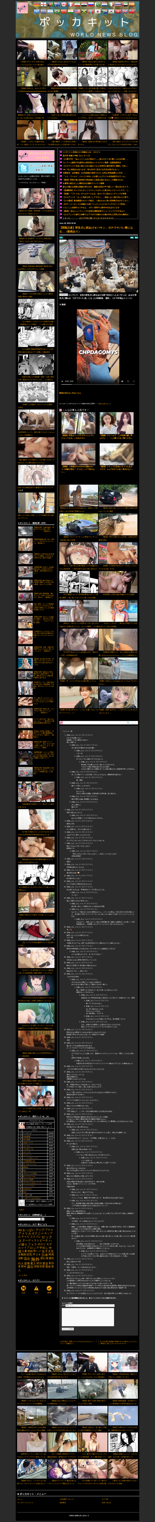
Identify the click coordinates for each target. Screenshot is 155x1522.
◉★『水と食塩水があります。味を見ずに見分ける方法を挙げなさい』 (91, 169)
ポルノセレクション (29, 1164)
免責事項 (63, 1503)
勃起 (30, 1251)
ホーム (19, 1499)
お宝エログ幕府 (27, 1180)
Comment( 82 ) (133, 723)
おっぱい (29, 1230)
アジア (40, 1230)
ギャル (25, 1236)
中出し (43, 1247)
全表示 (21, 1210)
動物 (132, 237)
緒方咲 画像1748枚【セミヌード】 (77, 156)
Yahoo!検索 (26, 1139)
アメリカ (24, 1233)
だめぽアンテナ (27, 1143)
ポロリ (42, 1244)
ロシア (34, 1247)
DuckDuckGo (27, 1189)
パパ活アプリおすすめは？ (31, 1198)
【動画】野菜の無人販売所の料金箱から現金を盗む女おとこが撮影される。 (94, 180)
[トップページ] (22, 7)
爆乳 (51, 1258)
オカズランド (27, 1155)
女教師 (22, 1254)
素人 (33, 1263)
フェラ (32, 1244)
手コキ (37, 1254)
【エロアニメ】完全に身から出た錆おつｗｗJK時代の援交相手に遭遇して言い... (95, 166)
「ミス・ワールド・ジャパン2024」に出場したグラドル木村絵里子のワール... (94, 176)
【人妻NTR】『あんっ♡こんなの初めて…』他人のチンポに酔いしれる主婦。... (95, 159)
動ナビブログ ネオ (28, 1176)
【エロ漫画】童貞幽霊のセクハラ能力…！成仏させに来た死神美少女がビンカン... (96, 201)
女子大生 (48, 1251)
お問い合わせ (106, 1503)
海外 (35, 1259)
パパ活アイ (26, 1195)
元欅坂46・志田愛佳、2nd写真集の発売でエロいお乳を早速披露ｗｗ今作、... (94, 173)
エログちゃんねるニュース (31, 1183)
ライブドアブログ (28, 1186)
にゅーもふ (26, 1146)
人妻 (24, 1251)
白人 (21, 1263)
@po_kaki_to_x (104, 404)
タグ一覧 (105, 1499)
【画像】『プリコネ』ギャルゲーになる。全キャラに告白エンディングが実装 (94, 194)
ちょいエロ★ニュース (30, 1158)
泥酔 (20, 1258)
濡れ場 (44, 1258)
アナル (49, 1229)
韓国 (36, 1266)
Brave (24, 1192)
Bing (23, 1170)
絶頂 (39, 1263)
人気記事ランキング (67, 1499)
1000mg (25, 1167)
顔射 (42, 1266)
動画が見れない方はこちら (70, 393)
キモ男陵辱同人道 (28, 1161)
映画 (51, 1254)
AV (20, 1230)
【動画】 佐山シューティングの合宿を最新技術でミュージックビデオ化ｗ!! (93, 211)
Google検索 (26, 1136)
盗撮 (27, 1263)
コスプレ (35, 1236)
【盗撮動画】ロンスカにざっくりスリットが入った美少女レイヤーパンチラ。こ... (96, 190)
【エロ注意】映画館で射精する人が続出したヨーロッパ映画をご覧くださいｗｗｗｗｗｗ (118, 1342)
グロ (61, 237)
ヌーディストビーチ (35, 1240)
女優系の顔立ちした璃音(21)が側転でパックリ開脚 (83, 183)
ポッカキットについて (25, 1503)
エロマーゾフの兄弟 (29, 1173)
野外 (24, 1266)
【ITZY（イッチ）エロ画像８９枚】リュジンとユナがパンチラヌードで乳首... (94, 204)
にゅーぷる (26, 1152)
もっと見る (23, 1275)
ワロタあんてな (27, 1149)
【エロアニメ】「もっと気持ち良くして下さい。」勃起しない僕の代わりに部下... (96, 197)
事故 (136, 237)
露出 (30, 1267)
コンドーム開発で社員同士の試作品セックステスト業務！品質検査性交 (92, 162)
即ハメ (37, 1251)
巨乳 (29, 1254)
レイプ (25, 1247)
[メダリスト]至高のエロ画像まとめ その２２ (81, 152)
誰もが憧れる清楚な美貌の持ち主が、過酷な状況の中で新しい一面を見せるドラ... (96, 187)
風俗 (48, 1266)
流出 (27, 1258)
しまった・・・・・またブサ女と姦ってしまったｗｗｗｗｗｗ (88, 218)
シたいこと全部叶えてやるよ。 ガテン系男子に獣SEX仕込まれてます (92, 207)
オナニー (38, 1233)
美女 (45, 1263)
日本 (44, 1255)
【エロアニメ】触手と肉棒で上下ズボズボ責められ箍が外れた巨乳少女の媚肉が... (96, 214)
